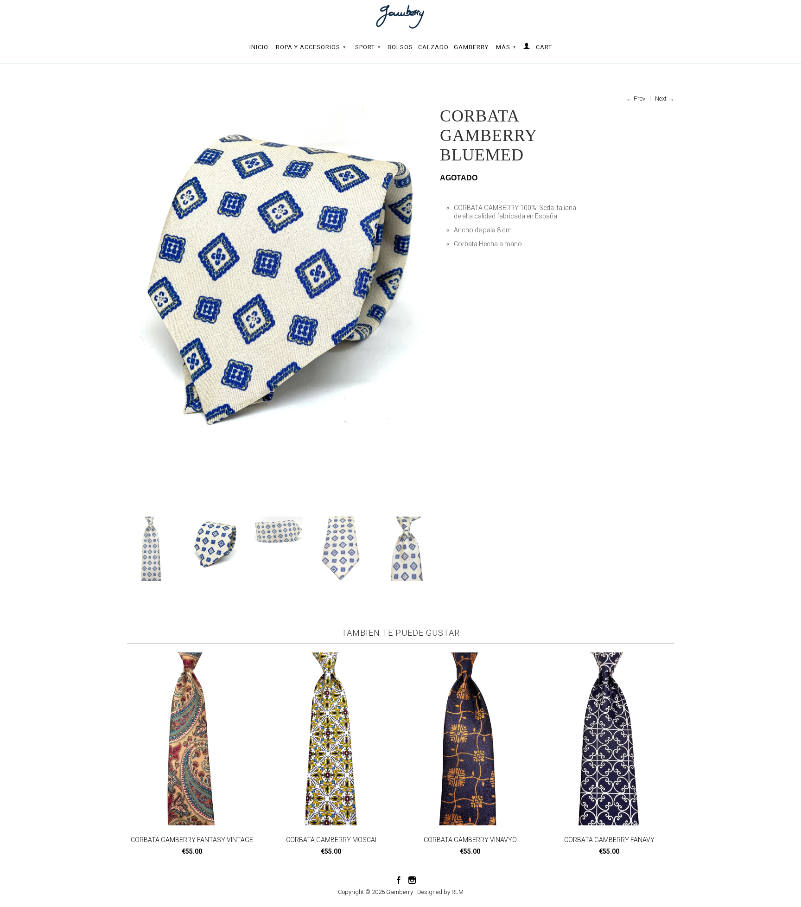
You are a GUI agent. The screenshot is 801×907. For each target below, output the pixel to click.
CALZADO (433, 47)
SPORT (368, 47)
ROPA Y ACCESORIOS (311, 47)
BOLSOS (400, 47)
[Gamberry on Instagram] (412, 880)
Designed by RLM (440, 891)
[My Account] (527, 47)
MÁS (506, 47)
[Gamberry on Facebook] (398, 880)
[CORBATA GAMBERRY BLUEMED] (244, 271)
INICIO (258, 47)
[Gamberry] (400, 16)
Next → (664, 98)
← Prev (635, 98)
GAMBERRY (471, 47)
